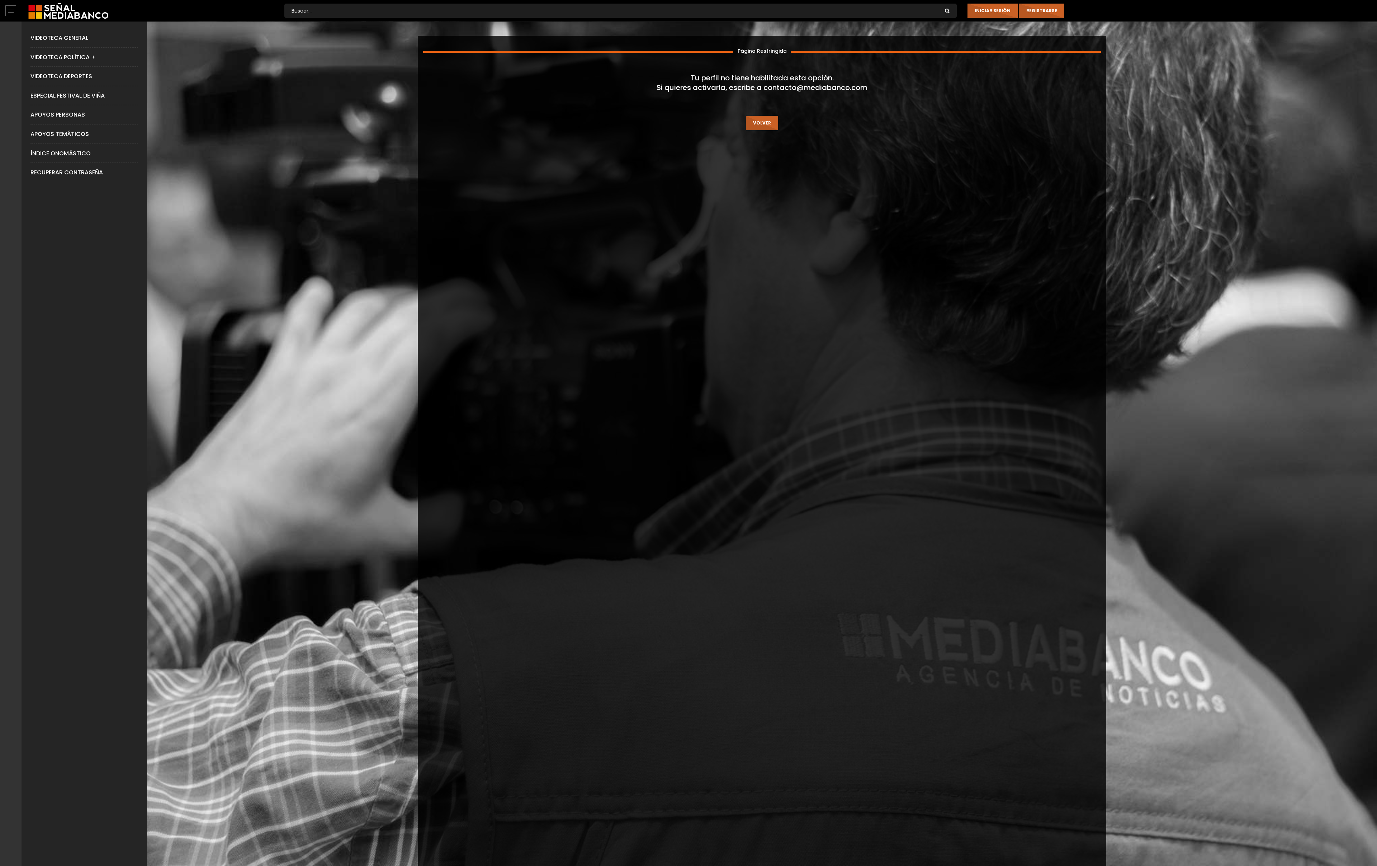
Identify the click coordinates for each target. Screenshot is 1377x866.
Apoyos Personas (57, 114)
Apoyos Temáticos (59, 134)
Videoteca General (59, 38)
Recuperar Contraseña (66, 172)
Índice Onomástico (60, 153)
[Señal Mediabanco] (68, 11)
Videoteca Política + (62, 57)
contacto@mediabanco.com (815, 88)
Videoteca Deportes (61, 76)
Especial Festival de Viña (67, 95)
